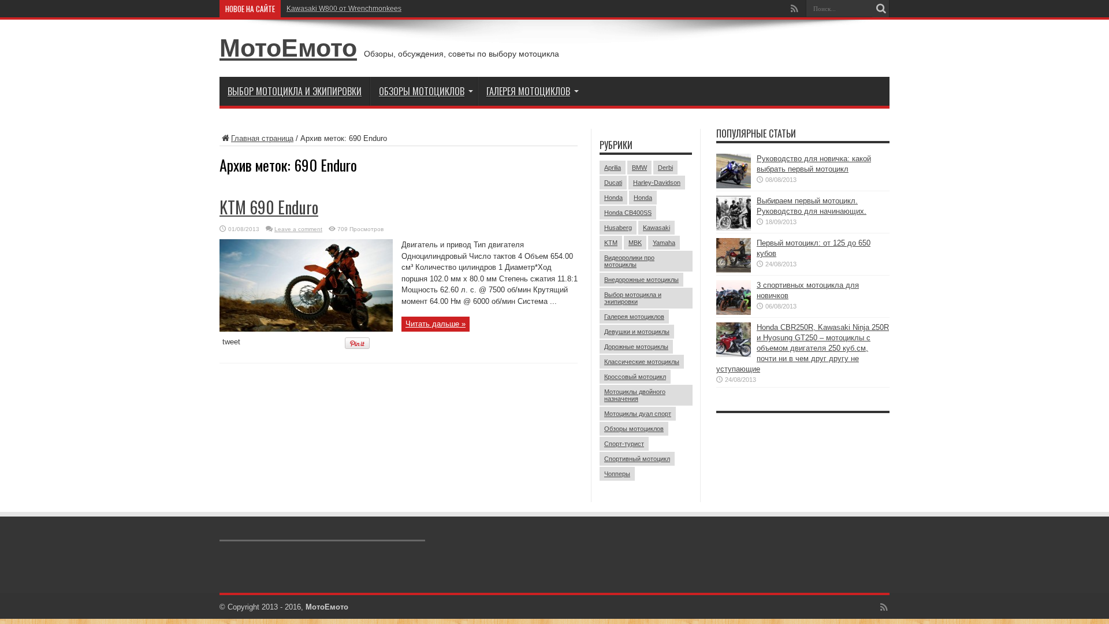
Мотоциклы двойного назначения (634, 395)
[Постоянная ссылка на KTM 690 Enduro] (306, 329)
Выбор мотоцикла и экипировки (295, 91)
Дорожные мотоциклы (636, 346)
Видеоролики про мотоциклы (629, 261)
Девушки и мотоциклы (636, 331)
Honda (613, 197)
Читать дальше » (435, 324)
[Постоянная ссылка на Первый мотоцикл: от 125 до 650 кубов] (733, 270)
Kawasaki (656, 227)
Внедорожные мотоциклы (641, 279)
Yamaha (664, 242)
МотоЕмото (288, 48)
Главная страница (262, 138)
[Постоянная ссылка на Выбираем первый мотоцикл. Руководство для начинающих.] (733, 228)
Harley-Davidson (656, 182)
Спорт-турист (624, 443)
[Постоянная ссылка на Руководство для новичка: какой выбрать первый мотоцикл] (733, 185)
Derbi (665, 167)
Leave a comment (298, 229)
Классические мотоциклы (641, 361)
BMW (639, 167)
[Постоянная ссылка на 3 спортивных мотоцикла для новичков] (733, 312)
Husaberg (618, 227)
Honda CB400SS (628, 212)
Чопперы (617, 473)
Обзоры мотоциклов (421, 91)
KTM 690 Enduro (268, 207)
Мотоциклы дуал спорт (637, 413)
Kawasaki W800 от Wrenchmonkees (343, 9)
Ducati (613, 182)
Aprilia (612, 167)
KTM (610, 242)
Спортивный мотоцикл (637, 458)
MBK (635, 242)
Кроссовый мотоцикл (635, 376)
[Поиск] (881, 8)
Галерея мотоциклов (528, 91)
